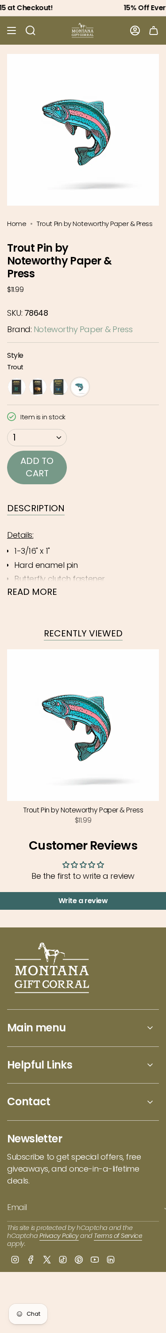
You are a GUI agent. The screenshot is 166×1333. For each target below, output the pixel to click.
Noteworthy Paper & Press (83, 329)
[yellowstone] (17, 387)
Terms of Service (118, 1235)
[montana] (59, 387)
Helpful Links (39, 1064)
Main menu (36, 1027)
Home (16, 223)
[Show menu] (11, 30)
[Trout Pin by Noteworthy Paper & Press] (83, 725)
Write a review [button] (83, 901)
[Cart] (153, 30)
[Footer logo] (52, 969)
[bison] (38, 387)
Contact (28, 1101)
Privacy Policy (59, 1235)
